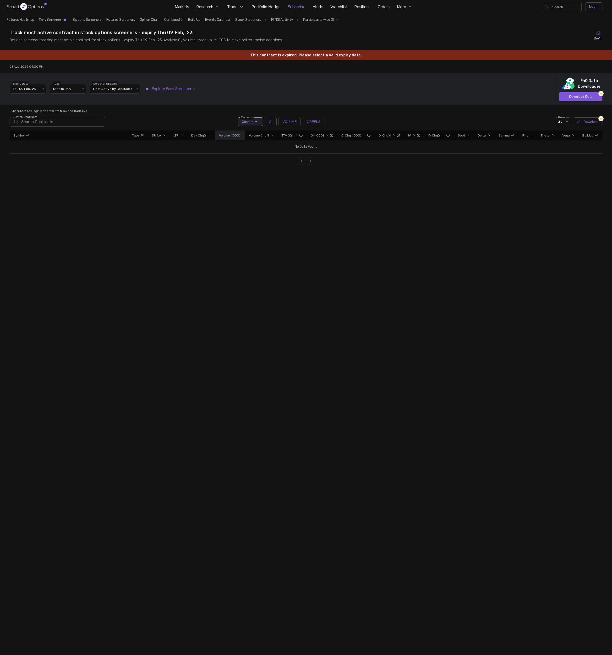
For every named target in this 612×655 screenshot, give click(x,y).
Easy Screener (50, 20)
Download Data (580, 96)
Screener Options (105, 83)
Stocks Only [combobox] (62, 89)
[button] (27, 135)
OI (271, 122)
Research (204, 7)
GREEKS (313, 122)
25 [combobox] (560, 122)
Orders (384, 7)
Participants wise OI (318, 20)
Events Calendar (217, 20)
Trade (232, 7)
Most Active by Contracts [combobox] (112, 89)
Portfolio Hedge (266, 7)
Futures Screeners (120, 20)
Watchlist (338, 7)
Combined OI (173, 20)
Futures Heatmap (20, 20)
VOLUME (290, 122)
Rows (561, 117)
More (401, 7)
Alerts (318, 7)
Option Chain (149, 20)
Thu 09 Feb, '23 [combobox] (24, 89)
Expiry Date (20, 83)
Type (56, 83)
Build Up (194, 20)
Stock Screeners (248, 20)
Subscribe (297, 7)
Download (591, 122)
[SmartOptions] (27, 7)
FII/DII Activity (282, 20)
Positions (362, 7)
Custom (247, 120)
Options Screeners (87, 20)
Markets (182, 7)
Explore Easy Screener (171, 89)
